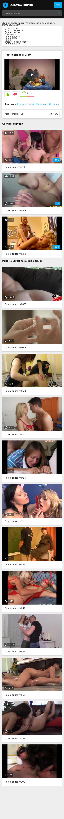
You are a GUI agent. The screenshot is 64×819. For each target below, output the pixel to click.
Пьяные (31, 104)
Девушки (54, 104)
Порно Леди (10, 38)
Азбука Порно (21, 5)
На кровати (42, 104)
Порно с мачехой (13, 30)
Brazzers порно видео (16, 42)
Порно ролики (12, 36)
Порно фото (11, 28)
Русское (21, 104)
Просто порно (12, 32)
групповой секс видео (34, 23)
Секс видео (10, 34)
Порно (7, 40)
